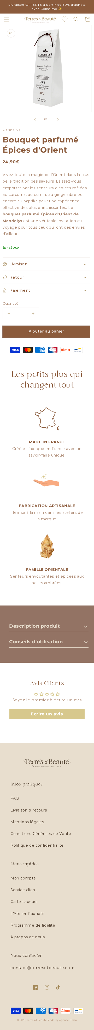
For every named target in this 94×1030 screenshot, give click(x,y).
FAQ (14, 798)
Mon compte (23, 878)
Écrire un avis (47, 713)
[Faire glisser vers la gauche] (35, 119)
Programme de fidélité (32, 925)
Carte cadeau (23, 901)
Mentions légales (27, 822)
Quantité (11, 303)
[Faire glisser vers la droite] (58, 119)
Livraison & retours (28, 810)
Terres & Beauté (37, 1020)
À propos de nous (27, 937)
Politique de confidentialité (37, 845)
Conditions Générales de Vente (40, 833)
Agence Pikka (68, 1020)
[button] (6, 19)
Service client (23, 890)
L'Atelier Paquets (27, 913)
